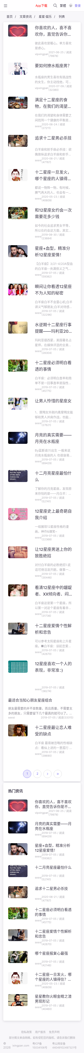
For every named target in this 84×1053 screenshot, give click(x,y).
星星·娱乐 (45, 16)
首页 (10, 16)
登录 (78, 6)
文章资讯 (26, 16)
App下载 (41, 6)
